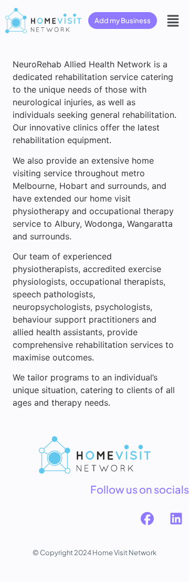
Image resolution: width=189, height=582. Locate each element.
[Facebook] (147, 518)
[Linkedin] (176, 518)
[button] (173, 20)
